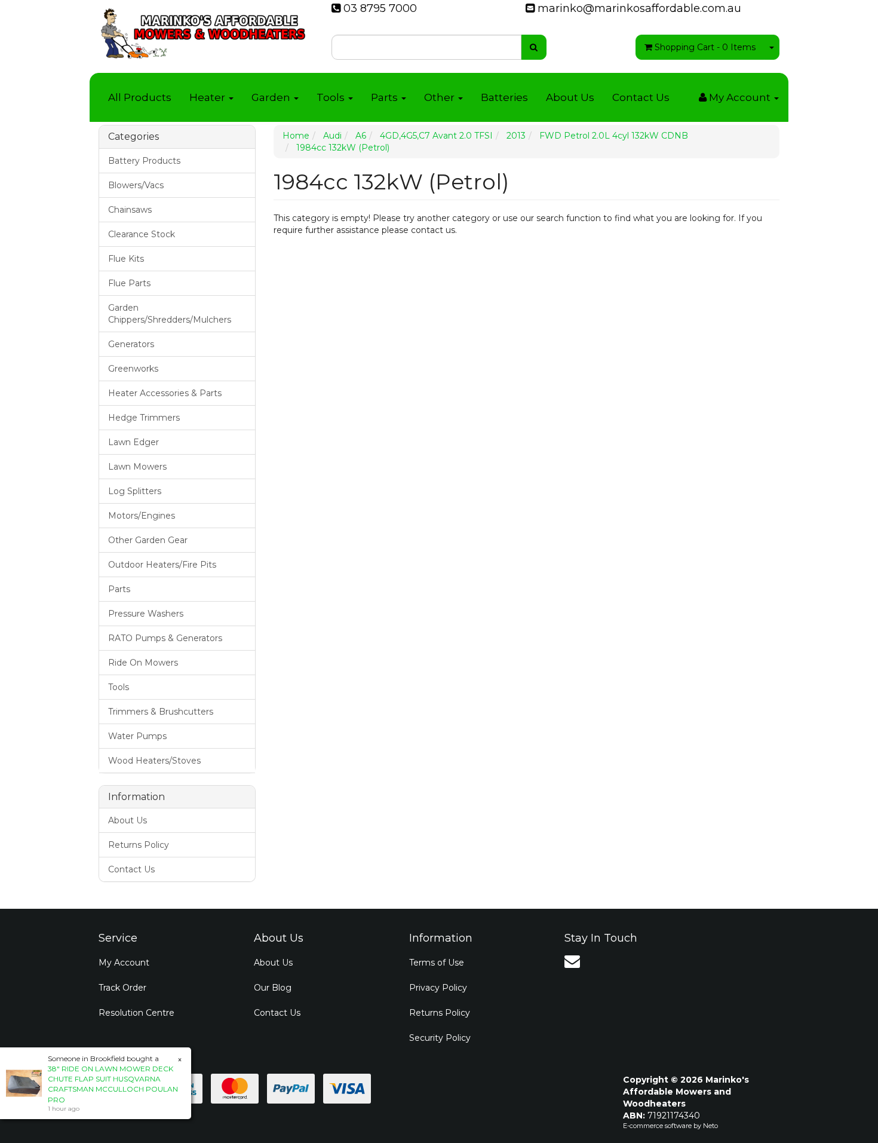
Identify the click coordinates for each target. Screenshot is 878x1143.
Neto (710, 1125)
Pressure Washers (145, 613)
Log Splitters (134, 491)
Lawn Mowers (137, 466)
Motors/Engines (141, 515)
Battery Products (144, 160)
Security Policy (440, 1037)
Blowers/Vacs (136, 185)
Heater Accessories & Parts (165, 393)
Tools (332, 97)
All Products (139, 97)
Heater (208, 97)
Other (440, 97)
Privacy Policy (438, 987)
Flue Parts (129, 283)
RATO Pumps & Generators (165, 638)
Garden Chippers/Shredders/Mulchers (169, 313)
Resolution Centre (136, 1012)
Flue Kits (126, 258)
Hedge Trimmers (144, 417)
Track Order (122, 987)
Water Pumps (137, 736)
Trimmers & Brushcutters (160, 711)
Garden (272, 97)
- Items (705, 47)
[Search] (534, 47)
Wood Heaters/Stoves (154, 760)
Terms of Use (436, 962)
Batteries (504, 97)
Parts (385, 97)
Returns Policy (138, 844)
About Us (570, 97)
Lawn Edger (133, 442)
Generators (131, 344)
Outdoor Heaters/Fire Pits (162, 564)
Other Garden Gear (148, 540)
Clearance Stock (141, 234)
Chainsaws (130, 209)
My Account (124, 962)
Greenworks (133, 368)
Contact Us (641, 97)
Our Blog (272, 987)
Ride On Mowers (143, 662)
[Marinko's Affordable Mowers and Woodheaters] (203, 29)
